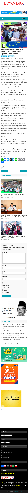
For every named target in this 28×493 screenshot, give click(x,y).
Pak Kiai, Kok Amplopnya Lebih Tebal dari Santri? (13, 330)
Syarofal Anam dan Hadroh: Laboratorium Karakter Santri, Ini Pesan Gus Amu (12, 195)
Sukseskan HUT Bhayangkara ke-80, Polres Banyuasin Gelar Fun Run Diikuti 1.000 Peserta (13, 237)
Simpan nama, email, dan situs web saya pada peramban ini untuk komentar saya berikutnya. (5, 288)
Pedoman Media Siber (7, 452)
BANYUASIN (4, 56)
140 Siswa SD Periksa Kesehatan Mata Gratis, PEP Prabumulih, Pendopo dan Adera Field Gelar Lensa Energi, (13, 326)
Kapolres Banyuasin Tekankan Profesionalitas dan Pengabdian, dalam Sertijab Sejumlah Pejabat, (13, 342)
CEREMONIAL (11, 56)
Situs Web (4, 276)
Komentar (4, 252)
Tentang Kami (6, 457)
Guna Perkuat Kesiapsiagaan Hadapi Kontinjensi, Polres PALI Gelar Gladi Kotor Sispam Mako (24, 170)
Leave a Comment (19, 58)
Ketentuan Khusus (6, 450)
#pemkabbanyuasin (22, 166)
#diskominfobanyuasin (11, 166)
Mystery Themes (18, 491)
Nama (4, 265)
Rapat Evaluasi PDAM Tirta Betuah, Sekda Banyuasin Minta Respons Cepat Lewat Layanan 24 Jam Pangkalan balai (14, 216)
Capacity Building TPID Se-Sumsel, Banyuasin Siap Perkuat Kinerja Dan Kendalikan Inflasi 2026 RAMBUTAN (5, 170)
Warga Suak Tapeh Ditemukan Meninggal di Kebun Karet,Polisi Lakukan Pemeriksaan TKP (13, 334)
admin (12, 58)
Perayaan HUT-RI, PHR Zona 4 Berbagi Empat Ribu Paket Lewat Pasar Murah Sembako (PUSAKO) (15, 338)
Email (4, 271)
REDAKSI (4, 455)
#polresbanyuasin (5, 167)
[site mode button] (23, 18)
